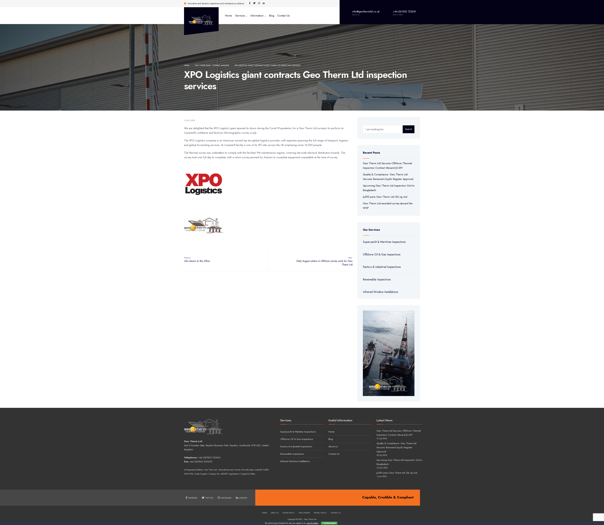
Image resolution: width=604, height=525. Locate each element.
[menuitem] (241, 15)
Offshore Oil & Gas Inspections (381, 254)
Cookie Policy (288, 512)
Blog (271, 15)
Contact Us (283, 15)
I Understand (329, 523)
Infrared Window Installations (380, 292)
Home (228, 15)
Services (240, 15)
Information (256, 15)
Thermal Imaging (220, 65)
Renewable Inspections (377, 279)
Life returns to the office (197, 259)
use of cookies (312, 523)
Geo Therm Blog (203, 65)
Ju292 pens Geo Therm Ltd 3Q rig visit (385, 197)
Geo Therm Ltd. (211, 469)
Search (408, 129)
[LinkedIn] (263, 3)
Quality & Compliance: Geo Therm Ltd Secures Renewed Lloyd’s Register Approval (396, 447)
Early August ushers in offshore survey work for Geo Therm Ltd (324, 261)
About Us (333, 446)
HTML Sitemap (304, 512)
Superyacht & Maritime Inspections (384, 242)
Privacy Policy (320, 512)
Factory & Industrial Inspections (382, 267)
